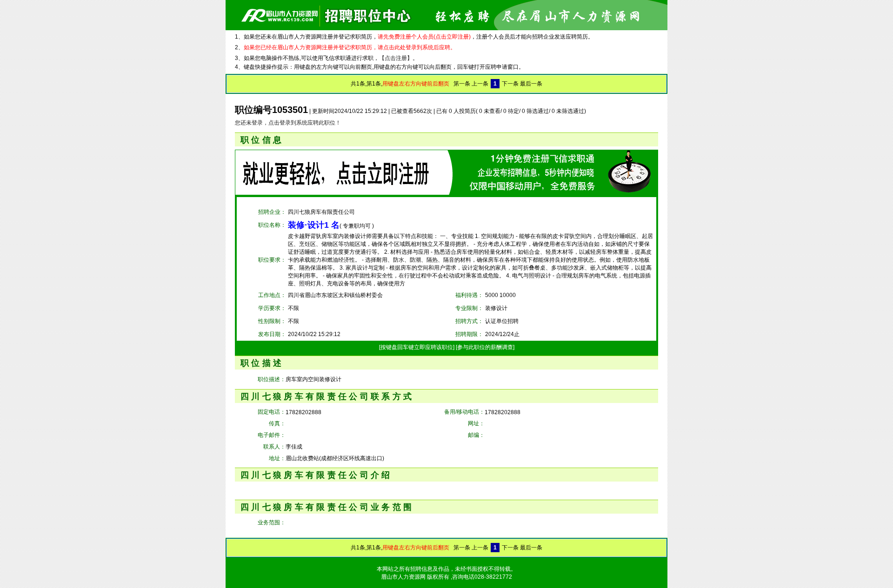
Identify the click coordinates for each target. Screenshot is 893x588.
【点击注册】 (396, 58)
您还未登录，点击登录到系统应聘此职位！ (288, 122)
